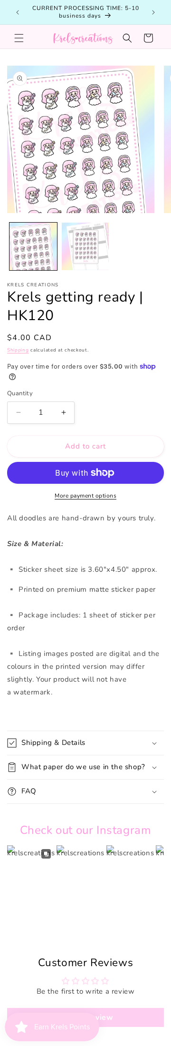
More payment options (85, 495)
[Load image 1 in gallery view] (33, 246)
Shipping (18, 350)
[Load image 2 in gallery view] (85, 246)
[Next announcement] (153, 12)
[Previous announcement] (17, 12)
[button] (19, 38)
